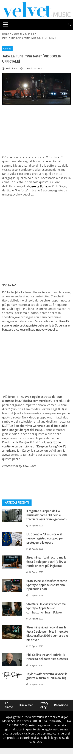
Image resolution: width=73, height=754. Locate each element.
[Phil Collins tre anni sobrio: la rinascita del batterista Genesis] (12, 659)
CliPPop (7, 48)
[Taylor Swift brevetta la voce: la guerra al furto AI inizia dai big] (12, 675)
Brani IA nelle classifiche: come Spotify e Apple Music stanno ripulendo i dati (46, 585)
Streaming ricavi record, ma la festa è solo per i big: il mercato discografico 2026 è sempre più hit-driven (47, 633)
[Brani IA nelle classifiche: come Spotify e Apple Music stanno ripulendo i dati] (12, 585)
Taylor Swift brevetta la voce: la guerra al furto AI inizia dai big (47, 676)
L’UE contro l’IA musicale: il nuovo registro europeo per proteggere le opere (45, 538)
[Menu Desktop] (5, 24)
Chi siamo (9, 705)
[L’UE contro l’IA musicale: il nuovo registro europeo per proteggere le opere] (12, 539)
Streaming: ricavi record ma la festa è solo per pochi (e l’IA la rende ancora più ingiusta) (46, 561)
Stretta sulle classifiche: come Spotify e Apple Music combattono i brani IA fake (46, 608)
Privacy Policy (43, 705)
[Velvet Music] (36, 9)
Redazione (61, 705)
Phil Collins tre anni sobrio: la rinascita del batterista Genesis (47, 657)
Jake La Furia (38, 186)
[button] (69, 24)
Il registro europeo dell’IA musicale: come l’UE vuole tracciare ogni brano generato (46, 515)
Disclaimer (26, 705)
